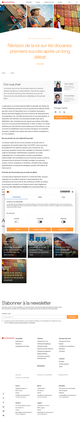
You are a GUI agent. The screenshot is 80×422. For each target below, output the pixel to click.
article (12, 73)
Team (60, 366)
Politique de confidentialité (22, 377)
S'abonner (72, 317)
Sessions (18, 344)
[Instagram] (3, 393)
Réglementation (42, 354)
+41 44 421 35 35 (20, 397)
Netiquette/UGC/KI (63, 375)
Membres (62, 349)
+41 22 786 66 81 (20, 414)
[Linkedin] (64, 112)
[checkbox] (2, 320)
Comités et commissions (66, 346)
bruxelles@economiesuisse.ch (67, 395)
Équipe (61, 344)
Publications (19, 341)
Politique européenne (44, 351)
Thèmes (38, 2)
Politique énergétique (44, 344)
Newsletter (41, 366)
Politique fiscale (42, 346)
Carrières (62, 351)
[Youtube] (3, 415)
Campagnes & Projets (22, 346)
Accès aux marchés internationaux (43, 357)
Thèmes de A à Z (42, 341)
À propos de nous (49, 2)
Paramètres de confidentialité (44, 375)
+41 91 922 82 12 (42, 414)
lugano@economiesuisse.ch (45, 412)
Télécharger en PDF (61, 117)
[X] (59, 112)
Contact (60, 2)
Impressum (32, 322)
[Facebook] (55, 112)
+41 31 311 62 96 (42, 397)
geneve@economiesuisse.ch (23, 412)
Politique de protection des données (18, 322)
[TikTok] (3, 402)
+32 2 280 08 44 (64, 397)
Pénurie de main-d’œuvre (45, 349)
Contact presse (64, 364)
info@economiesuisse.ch (22, 395)
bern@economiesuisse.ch (44, 395)
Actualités (29, 2)
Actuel (3, 73)
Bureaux (61, 361)
